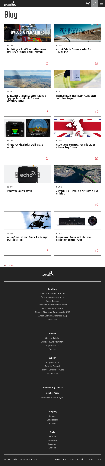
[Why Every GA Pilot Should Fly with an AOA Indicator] (47, 158)
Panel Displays (52, 301)
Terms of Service (77, 459)
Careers (52, 416)
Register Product (52, 366)
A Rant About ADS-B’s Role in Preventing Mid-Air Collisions (77, 192)
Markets (52, 333)
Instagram (52, 444)
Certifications (52, 420)
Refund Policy (95, 459)
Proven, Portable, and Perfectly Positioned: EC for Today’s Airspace (76, 97)
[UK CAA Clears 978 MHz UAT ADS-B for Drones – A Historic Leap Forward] (96, 158)
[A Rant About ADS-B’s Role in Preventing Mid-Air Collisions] (96, 205)
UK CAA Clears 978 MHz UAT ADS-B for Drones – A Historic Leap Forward (76, 146)
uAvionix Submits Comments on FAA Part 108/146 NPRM (73, 51)
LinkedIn (52, 448)
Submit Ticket (52, 373)
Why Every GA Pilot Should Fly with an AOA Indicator (25, 146)
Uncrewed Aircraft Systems (53, 342)
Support (52, 357)
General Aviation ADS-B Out (52, 293)
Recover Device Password (52, 370)
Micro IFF (52, 319)
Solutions (52, 289)
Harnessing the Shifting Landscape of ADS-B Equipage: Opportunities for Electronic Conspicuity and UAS (26, 98)
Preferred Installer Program (52, 397)
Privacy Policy (60, 459)
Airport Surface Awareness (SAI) (52, 316)
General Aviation (52, 338)
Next (12, 265)
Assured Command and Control (52, 304)
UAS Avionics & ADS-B (52, 308)
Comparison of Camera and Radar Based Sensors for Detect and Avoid (73, 238)
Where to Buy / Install (53, 387)
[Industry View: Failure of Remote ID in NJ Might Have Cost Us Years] (47, 251)
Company (52, 411)
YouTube (52, 436)
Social (52, 432)
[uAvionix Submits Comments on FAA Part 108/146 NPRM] (96, 63)
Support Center (52, 362)
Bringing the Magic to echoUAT (20, 191)
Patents (52, 423)
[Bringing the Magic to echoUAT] (47, 205)
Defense (52, 349)
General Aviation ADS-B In (52, 297)
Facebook (52, 440)
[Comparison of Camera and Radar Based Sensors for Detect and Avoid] (96, 251)
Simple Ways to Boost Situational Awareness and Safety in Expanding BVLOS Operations (26, 51)
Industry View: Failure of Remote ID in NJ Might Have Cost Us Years (27, 238)
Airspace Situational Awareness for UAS (52, 312)
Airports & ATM (52, 345)
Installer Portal (52, 392)
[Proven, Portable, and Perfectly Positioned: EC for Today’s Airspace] (96, 112)
